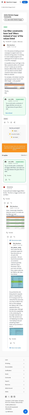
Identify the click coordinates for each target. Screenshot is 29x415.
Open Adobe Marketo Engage (14, 19)
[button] (8, 41)
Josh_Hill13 (11, 99)
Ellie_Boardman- (11, 45)
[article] (14, 170)
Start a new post (16, 148)
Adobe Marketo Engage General (8, 7)
